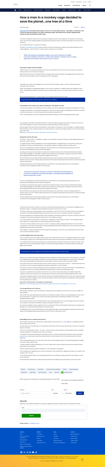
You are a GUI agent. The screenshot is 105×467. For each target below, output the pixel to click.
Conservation (40, 369)
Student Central (74, 436)
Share (82, 27)
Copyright (56, 436)
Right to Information (58, 440)
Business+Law (27, 10)
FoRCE (60, 336)
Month (65, 390)
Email (23, 407)
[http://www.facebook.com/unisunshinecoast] (21, 452)
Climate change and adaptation (53, 369)
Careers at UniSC (74, 440)
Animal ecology (31, 369)
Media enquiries (74, 438)
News (20, 10)
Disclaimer (56, 438)
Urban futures (33, 372)
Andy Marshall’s (24, 31)
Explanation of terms (41, 442)
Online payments (23, 440)
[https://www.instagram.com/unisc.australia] (27, 452)
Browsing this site (40, 436)
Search (80, 393)
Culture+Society (38, 10)
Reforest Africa (24, 336)
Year (53, 390)
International (79, 1)
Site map (38, 438)
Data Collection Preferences (59, 442)
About (84, 5)
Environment (56, 10)
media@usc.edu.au (34, 423)
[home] (16, 4)
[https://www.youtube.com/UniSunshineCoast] (33, 452)
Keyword (22, 390)
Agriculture (57, 372)
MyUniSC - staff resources (25, 444)
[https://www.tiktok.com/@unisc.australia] (36, 452)
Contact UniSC (74, 442)
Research (67, 5)
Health (64, 10)
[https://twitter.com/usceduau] (24, 452)
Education (47, 10)
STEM (50, 372)
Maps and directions (75, 434)
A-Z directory (39, 434)
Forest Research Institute (31, 47)
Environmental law (42, 372)
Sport (79, 10)
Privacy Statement (72, 458)
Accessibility (39, 440)
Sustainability (24, 372)
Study (60, 5)
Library (84, 1)
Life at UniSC (87, 10)
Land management (73, 369)
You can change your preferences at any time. (51, 461)
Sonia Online (22, 442)
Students (73, 1)
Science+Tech (72, 10)
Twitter (65, 322)
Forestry (64, 369)
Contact (89, 1)
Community (76, 5)
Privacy (55, 434)
